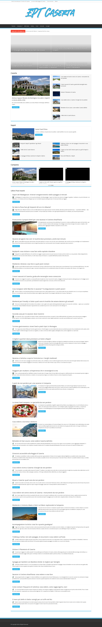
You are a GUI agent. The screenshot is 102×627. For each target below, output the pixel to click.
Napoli (13, 125)
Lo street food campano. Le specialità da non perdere (31, 402)
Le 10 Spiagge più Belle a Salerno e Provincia (76, 182)
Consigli (47, 26)
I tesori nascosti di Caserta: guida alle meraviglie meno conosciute (36, 276)
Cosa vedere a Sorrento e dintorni (24, 422)
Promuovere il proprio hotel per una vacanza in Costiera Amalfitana (37, 220)
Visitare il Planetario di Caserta (68, 92)
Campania (19, 26)
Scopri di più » (15, 107)
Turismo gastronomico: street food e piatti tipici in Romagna (34, 326)
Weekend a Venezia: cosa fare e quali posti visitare (30, 264)
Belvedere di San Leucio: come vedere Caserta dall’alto (74, 107)
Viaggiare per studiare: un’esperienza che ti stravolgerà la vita (35, 371)
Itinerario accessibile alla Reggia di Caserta (28, 453)
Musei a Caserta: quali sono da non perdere (28, 480)
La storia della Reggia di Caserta (38, 1)
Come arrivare (50, 1)
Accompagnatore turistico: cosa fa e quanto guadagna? (32, 524)
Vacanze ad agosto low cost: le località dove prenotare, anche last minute (39, 239)
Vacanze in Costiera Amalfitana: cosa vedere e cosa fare (32, 574)
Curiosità (42, 26)
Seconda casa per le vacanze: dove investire (28, 314)
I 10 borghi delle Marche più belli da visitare (28, 50)
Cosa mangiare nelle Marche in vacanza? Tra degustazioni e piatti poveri (38, 289)
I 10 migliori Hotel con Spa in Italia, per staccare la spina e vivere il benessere (76, 65)
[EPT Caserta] (51, 13)
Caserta (14, 73)
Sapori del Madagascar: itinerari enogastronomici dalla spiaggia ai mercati (39, 195)
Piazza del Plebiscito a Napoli (68, 156)
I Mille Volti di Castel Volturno (68, 115)
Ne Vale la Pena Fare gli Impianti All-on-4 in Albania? (31, 207)
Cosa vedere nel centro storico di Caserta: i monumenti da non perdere (38, 493)
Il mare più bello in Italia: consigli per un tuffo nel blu (32, 599)
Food (37, 26)
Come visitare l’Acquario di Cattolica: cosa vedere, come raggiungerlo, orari (39, 587)
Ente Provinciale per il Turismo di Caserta (21, 1)
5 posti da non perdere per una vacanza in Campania (31, 383)
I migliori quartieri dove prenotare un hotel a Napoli (31, 339)
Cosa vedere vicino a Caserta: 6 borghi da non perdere (74, 100)
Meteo (56, 1)
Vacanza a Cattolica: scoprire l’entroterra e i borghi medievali (34, 358)
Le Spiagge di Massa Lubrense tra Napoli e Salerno (32, 156)
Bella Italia (26, 26)
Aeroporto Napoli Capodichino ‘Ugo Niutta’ (30, 143)
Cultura (32, 26)
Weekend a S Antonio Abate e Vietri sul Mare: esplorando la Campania (38, 505)
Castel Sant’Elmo (41, 129)
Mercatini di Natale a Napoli (45, 182)
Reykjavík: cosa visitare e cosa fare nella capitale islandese (33, 251)
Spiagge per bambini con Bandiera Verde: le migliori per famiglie (36, 562)
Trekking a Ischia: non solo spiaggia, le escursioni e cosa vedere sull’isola (38, 537)
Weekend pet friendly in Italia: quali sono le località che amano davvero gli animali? (43, 301)
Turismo (13, 26)
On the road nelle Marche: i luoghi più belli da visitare (37, 31)
